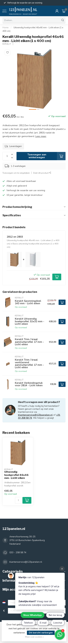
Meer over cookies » (34, 636)
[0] (64, 11)
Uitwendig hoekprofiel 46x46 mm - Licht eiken (16, 474)
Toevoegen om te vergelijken (16, 172)
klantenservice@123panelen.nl (35, 414)
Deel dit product (41, 172)
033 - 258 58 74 (17, 552)
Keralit (6, 44)
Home (5, 27)
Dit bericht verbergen (41, 632)
